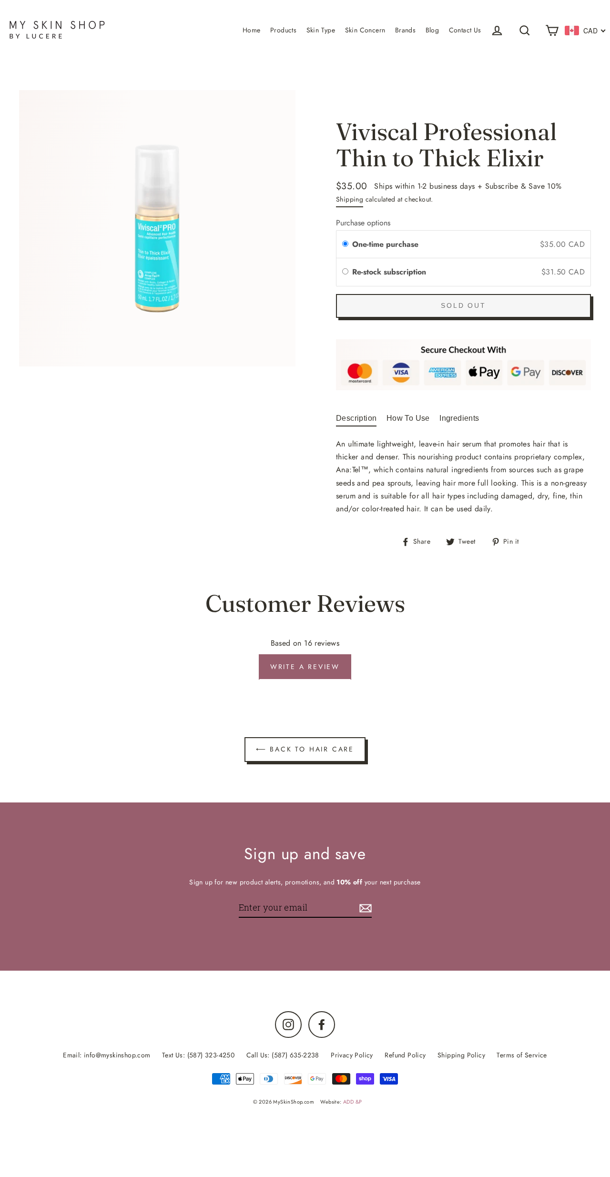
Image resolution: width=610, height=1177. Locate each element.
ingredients (459, 418)
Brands (405, 30)
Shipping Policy (461, 1055)
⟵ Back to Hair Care (305, 749)
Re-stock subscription (390, 271)
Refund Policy (405, 1055)
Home (252, 30)
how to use (408, 418)
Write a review (305, 666)
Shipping (349, 199)
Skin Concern (365, 30)
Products (283, 30)
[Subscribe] (364, 908)
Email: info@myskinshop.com (106, 1055)
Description (356, 418)
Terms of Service (522, 1055)
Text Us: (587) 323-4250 (198, 1055)
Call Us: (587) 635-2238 (282, 1055)
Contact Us (465, 30)
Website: (341, 1102)
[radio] (345, 244)
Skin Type (321, 30)
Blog (432, 30)
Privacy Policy (352, 1055)
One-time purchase (385, 244)
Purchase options (363, 222)
